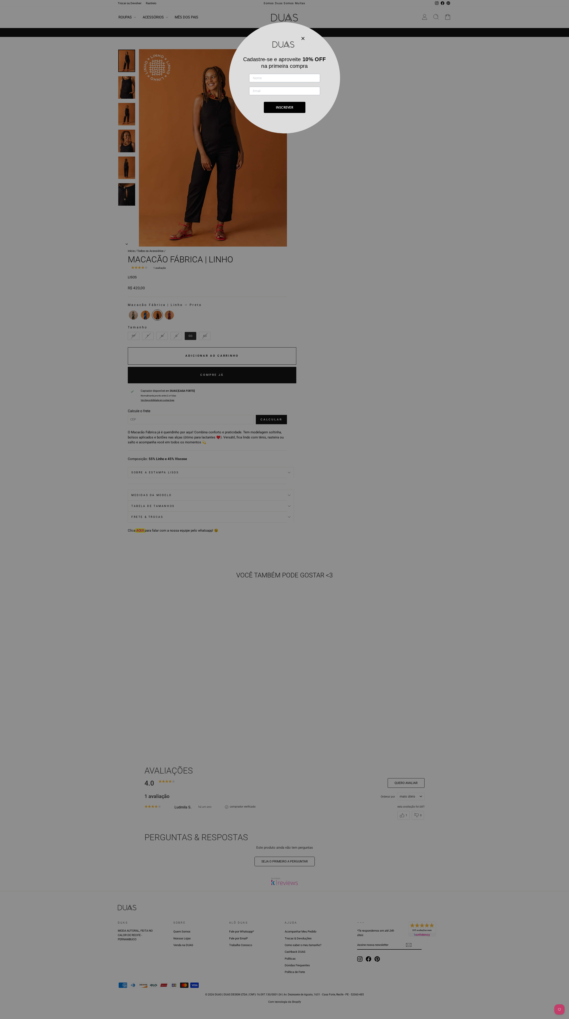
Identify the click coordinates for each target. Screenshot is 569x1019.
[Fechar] (303, 38)
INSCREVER (284, 107)
